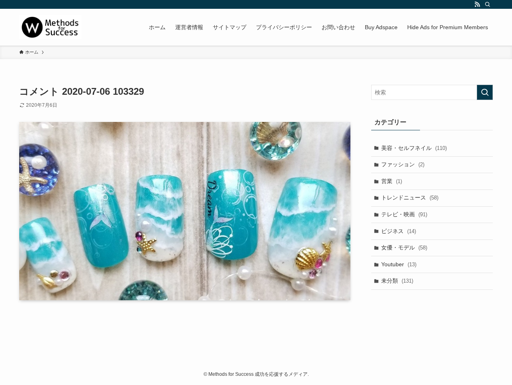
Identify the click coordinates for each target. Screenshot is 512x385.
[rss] (477, 4)
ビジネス (398, 231)
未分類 (397, 280)
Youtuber (398, 264)
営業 (391, 181)
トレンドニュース (409, 197)
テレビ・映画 (404, 214)
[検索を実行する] (485, 92)
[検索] (487, 4)
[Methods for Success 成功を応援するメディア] (50, 27)
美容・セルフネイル (414, 148)
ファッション (402, 164)
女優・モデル (404, 247)
